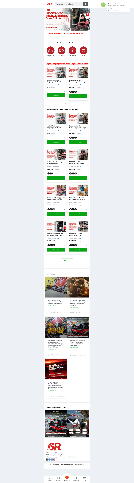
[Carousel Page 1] (65, 103)
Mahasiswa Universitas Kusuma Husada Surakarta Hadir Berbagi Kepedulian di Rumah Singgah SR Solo (55, 344)
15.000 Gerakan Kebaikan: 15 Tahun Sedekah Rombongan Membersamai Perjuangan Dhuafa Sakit (56, 385)
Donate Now (56, 96)
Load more (67, 260)
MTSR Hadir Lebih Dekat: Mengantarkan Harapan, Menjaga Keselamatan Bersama (77, 303)
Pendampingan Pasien (50, 56)
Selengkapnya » (52, 305)
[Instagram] (47, 460)
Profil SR (84, 480)
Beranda (49, 480)
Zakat (83, 56)
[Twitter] (52, 460)
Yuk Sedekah (67, 481)
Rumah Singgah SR (72, 56)
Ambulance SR (61, 56)
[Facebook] (49, 460)
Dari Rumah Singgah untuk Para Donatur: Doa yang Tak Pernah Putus (55, 302)
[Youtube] (54, 460)
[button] (54, 29)
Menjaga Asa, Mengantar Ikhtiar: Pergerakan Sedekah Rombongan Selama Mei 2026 (77, 343)
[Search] (85, 4)
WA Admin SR (76, 480)
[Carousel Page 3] (68, 103)
